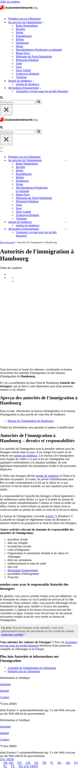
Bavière (20, 29)
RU (21, 766)
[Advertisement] (39, 325)
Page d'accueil (7, 242)
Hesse (19, 46)
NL (59, 762)
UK (28, 762)
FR (12, 759)
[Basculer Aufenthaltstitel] (65, 222)
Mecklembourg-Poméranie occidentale (39, 49)
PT (13, 766)
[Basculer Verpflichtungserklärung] (65, 229)
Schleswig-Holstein (27, 73)
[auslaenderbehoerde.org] (19, 12)
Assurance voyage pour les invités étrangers (42, 91)
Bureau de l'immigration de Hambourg (31, 420)
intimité (4, 690)
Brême (20, 39)
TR (44, 762)
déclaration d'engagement (23, 570)
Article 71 (51, 516)
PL (5, 766)
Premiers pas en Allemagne (24, 18)
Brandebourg (24, 36)
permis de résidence (27, 84)
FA (76, 762)
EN (19, 762)
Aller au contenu (10, 1)
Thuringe (21, 77)
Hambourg (22, 42)
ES (36, 762)
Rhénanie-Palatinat (27, 60)
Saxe (19, 66)
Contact (4, 697)
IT (52, 762)
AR (68, 762)
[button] (43, 22)
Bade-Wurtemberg (27, 25)
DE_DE (8, 762)
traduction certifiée (12, 634)
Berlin (19, 32)
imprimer (5, 684)
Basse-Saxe (23, 53)
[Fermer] (6, 109)
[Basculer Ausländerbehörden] (65, 160)
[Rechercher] (1, 97)
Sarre (19, 63)
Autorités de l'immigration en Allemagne (32, 667)
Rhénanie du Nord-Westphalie (34, 56)
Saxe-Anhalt (23, 70)
